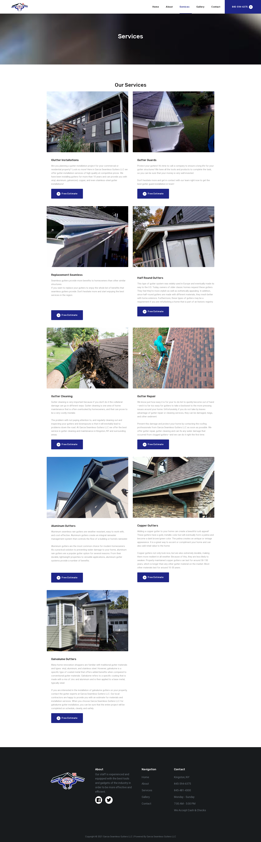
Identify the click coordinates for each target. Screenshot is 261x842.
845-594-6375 (182, 783)
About (169, 6)
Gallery (200, 6)
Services (184, 6)
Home (155, 6)
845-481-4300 (182, 790)
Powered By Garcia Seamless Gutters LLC (155, 836)
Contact (215, 6)
